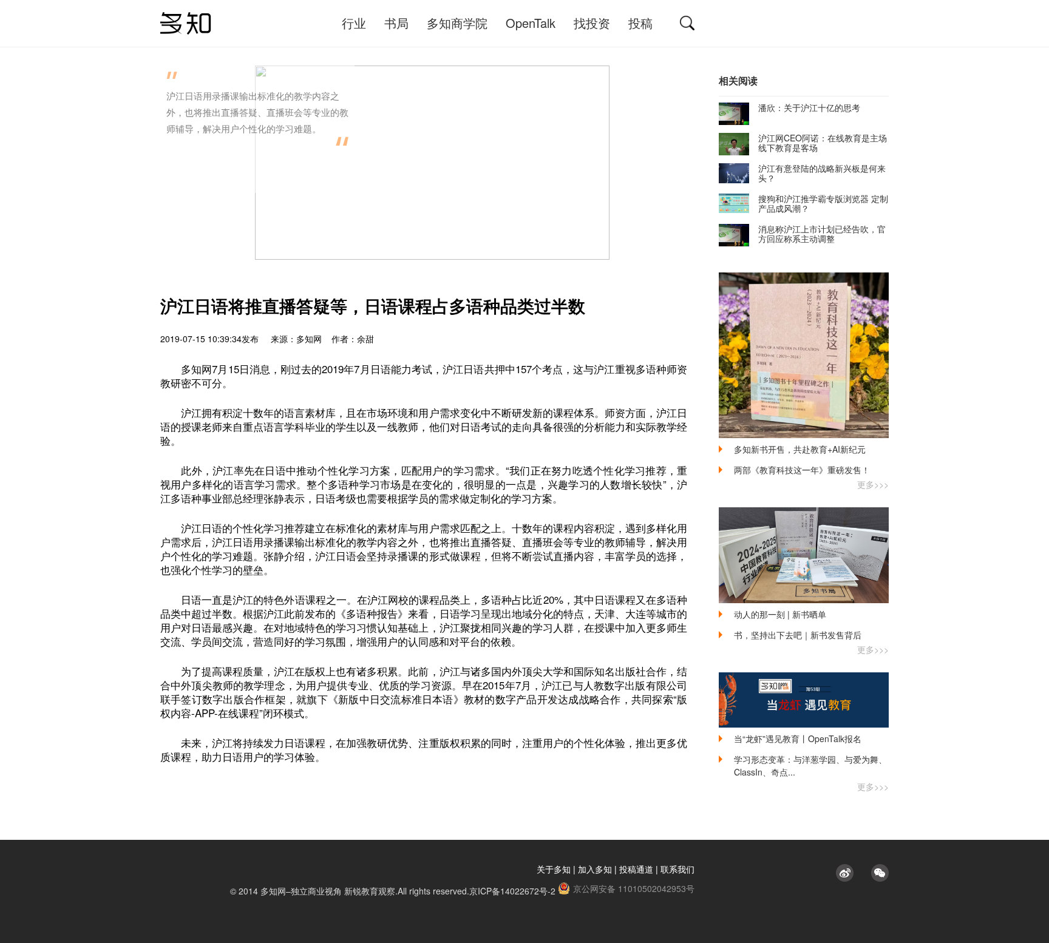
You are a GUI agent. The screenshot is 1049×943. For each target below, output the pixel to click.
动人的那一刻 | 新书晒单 (780, 614)
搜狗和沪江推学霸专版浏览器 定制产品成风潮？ (823, 203)
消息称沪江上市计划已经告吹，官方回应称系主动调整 (822, 233)
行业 (354, 23)
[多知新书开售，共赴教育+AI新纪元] (804, 355)
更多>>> (873, 484)
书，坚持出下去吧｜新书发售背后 (797, 635)
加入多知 (595, 869)
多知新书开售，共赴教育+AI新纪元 (800, 449)
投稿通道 (636, 869)
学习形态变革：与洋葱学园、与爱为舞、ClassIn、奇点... (810, 765)
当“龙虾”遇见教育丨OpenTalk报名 (797, 738)
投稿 (640, 23)
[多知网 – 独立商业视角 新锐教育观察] (185, 23)
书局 (396, 23)
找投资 (592, 23)
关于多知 (554, 869)
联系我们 (677, 869)
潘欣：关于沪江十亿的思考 (809, 107)
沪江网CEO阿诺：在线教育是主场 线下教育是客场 (822, 142)
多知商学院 (457, 23)
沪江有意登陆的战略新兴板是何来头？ (822, 173)
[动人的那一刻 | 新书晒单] (804, 555)
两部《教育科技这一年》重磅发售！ (802, 470)
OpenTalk (530, 23)
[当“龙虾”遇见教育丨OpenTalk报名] (804, 700)
